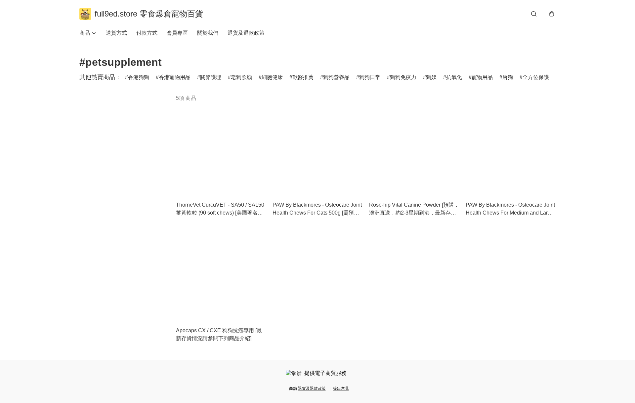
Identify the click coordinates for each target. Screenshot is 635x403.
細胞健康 (272, 77)
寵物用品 (482, 77)
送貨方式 (116, 33)
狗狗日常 (369, 77)
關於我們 (207, 33)
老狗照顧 (241, 77)
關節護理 (210, 77)
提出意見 (341, 388)
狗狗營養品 (336, 77)
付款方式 (146, 33)
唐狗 (507, 77)
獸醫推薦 (303, 77)
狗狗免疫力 (403, 77)
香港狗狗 (138, 77)
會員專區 (177, 33)
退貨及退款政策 (246, 33)
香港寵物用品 (174, 77)
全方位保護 (536, 77)
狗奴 (431, 77)
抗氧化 (454, 77)
